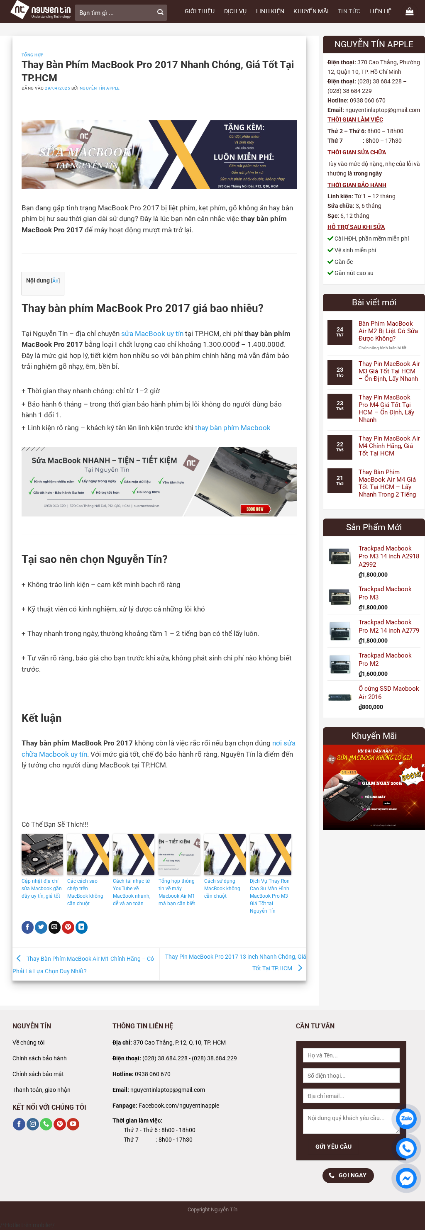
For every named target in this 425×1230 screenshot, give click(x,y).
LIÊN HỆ (380, 11)
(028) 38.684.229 (214, 1058)
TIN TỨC (349, 11)
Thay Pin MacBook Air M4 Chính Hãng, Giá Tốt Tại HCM (389, 446)
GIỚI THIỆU (200, 11)
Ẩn (55, 281)
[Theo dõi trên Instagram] (33, 1124)
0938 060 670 (153, 1074)
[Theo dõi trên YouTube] (73, 1124)
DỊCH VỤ (235, 11)
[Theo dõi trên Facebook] (19, 1124)
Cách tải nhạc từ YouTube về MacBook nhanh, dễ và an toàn (131, 892)
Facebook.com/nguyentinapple (179, 1105)
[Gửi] (160, 12)
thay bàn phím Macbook (233, 428)
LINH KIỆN (270, 11)
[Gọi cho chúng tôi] (46, 1124)
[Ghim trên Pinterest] (68, 927)
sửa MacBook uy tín (152, 334)
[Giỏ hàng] (409, 11)
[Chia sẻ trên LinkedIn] (82, 927)
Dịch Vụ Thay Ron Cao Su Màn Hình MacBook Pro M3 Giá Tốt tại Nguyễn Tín (270, 896)
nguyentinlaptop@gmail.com (167, 1090)
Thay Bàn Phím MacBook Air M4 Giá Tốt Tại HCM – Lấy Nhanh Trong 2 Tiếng (387, 483)
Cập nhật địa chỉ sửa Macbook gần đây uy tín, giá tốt (42, 888)
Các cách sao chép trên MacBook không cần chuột (85, 892)
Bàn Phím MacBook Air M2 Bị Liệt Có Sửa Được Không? (388, 331)
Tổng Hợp (33, 55)
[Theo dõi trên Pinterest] (60, 1124)
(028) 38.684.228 (165, 1058)
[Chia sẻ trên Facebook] (28, 927)
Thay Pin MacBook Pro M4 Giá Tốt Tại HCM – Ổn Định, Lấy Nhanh (386, 409)
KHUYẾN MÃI (311, 11)
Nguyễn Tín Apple (100, 88)
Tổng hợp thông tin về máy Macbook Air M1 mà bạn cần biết (177, 892)
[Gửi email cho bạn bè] (55, 927)
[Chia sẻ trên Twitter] (41, 927)
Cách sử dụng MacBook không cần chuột (222, 888)
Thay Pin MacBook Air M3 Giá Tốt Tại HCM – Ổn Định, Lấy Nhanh (389, 371)
